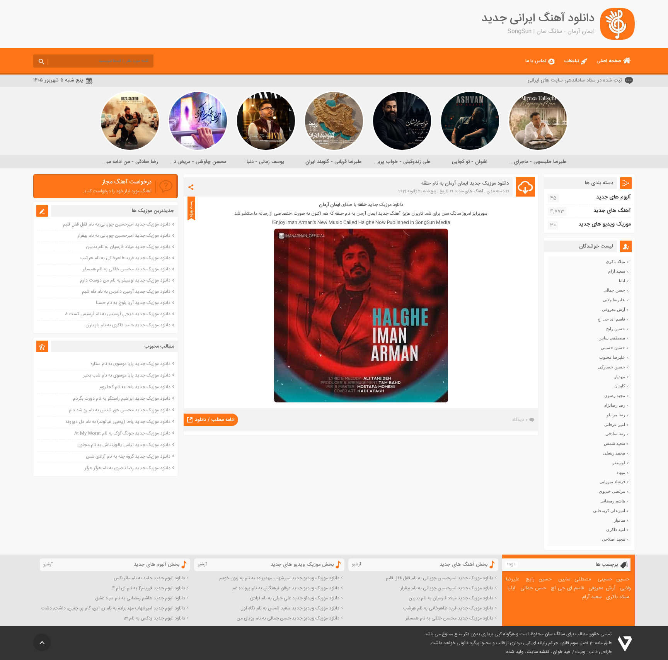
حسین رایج (615, 328)
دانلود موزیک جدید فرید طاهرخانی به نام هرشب (125, 258)
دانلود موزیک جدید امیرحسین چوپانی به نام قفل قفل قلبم (116, 224)
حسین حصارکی (611, 367)
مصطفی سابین (611, 338)
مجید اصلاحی (613, 539)
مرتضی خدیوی (612, 491)
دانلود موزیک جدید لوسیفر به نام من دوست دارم (125, 280)
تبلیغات (571, 61)
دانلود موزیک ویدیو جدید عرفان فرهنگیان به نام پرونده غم (285, 588)
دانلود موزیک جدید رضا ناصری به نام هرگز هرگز (127, 468)
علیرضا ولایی (614, 299)
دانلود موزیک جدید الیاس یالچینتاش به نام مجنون (123, 445)
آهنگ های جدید (469, 191)
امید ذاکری (615, 529)
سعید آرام (616, 271)
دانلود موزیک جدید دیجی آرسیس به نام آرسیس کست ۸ (117, 314)
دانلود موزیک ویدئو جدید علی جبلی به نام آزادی (294, 598)
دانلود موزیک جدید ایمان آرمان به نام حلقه (465, 183)
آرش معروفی (613, 309)
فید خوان (561, 652)
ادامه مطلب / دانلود (215, 420)
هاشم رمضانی (612, 501)
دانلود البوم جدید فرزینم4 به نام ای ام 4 (148, 588)
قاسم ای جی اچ (611, 319)
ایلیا (622, 280)
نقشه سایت (538, 652)
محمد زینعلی (614, 453)
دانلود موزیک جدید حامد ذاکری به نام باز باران (127, 325)
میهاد (621, 472)
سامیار (619, 520)
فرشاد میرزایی (612, 481)
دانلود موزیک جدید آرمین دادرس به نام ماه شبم (126, 291)
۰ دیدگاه (519, 420)
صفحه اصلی (608, 61)
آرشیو (356, 564)
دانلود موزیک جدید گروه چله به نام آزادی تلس (128, 456)
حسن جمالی (614, 290)
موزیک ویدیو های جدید (604, 224)
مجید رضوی (614, 395)
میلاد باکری (615, 261)
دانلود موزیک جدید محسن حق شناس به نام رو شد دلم (119, 410)
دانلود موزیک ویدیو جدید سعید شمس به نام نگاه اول (289, 608)
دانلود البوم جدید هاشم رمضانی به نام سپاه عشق (140, 598)
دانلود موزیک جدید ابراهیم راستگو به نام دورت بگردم (121, 398)
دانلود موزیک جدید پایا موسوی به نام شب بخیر (126, 375)
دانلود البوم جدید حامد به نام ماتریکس (149, 578)
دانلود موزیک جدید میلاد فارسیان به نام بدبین (128, 247)
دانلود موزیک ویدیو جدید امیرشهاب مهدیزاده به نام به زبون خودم (279, 578)
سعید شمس (614, 443)
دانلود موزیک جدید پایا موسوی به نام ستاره (130, 364)
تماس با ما (535, 61)
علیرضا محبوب (612, 357)
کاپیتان (619, 385)
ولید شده (514, 652)
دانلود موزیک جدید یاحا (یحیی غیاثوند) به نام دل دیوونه (117, 422)
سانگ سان (555, 634)
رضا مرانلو (616, 414)
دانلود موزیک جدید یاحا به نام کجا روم (134, 387)
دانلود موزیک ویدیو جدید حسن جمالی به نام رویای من (288, 618)
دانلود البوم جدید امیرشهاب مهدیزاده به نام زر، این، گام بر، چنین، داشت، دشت (113, 608)
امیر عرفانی (614, 424)
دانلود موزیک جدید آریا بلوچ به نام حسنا (133, 303)
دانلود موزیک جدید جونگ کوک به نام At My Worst (122, 433)
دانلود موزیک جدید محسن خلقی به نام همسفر (126, 269)
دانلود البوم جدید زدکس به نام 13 (154, 618)
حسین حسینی (613, 347)
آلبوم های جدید (613, 197)
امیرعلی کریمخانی (609, 510)
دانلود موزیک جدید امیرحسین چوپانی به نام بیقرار (124, 235)
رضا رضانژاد (614, 405)
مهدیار (619, 376)
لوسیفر (618, 462)
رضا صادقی (615, 433)
